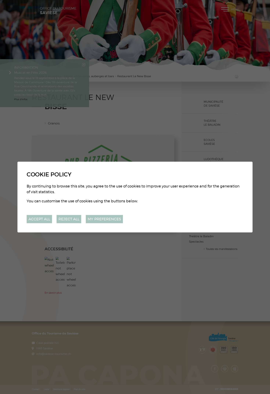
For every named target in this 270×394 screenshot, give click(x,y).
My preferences (104, 219)
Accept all (39, 219)
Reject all (68, 219)
